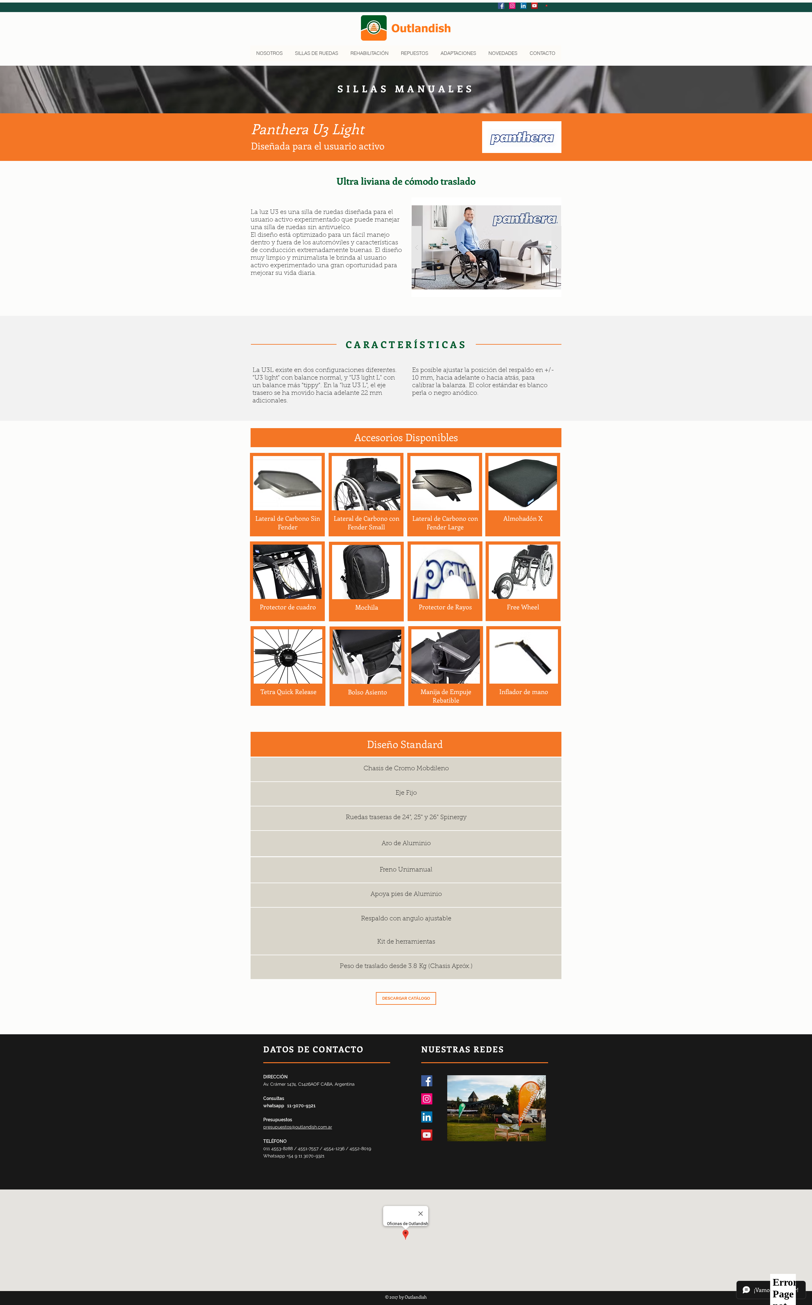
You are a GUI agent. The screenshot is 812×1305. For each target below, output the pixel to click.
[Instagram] (426, 1098)
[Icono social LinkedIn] (523, 6)
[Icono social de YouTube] (534, 6)
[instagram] (512, 6)
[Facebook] (426, 1080)
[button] (546, 5)
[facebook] (501, 6)
